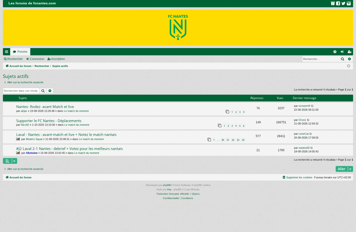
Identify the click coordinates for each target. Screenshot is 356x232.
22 (233, 139)
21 (228, 139)
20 (223, 139)
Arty (169, 189)
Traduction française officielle (172, 193)
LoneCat (304, 133)
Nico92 (25, 124)
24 (243, 139)
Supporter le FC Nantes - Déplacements (48, 120)
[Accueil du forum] (178, 27)
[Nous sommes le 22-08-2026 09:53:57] (348, 66)
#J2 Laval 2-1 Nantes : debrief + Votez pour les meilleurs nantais (69, 148)
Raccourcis (7, 52)
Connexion (37, 59)
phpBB (167, 185)
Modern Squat (34, 139)
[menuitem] (335, 51)
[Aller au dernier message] (312, 106)
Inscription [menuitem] (350, 52)
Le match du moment (76, 110)
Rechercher (15, 59)
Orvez (302, 119)
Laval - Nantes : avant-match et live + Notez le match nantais (66, 134)
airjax (24, 110)
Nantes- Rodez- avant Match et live (45, 106)
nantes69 (304, 147)
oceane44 (304, 105)
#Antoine (32, 152)
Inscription (58, 59)
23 (238, 139)
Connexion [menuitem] (343, 52)
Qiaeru (196, 193)
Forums (22, 51)
